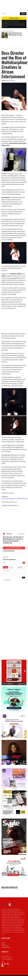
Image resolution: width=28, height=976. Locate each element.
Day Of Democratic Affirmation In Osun (15, 34)
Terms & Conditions (6, 947)
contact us (9, 959)
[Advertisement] (14, 520)
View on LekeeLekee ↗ (20, 533)
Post (23, 577)
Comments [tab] (5, 567)
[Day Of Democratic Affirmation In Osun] (5, 35)
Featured (4, 80)
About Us (4, 944)
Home (3, 942)
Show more (5, 557)
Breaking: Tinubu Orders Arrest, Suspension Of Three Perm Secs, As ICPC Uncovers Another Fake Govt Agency (14, 23)
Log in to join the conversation (14, 548)
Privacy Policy (5, 945)
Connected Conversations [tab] (20, 567)
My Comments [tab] (11, 567)
